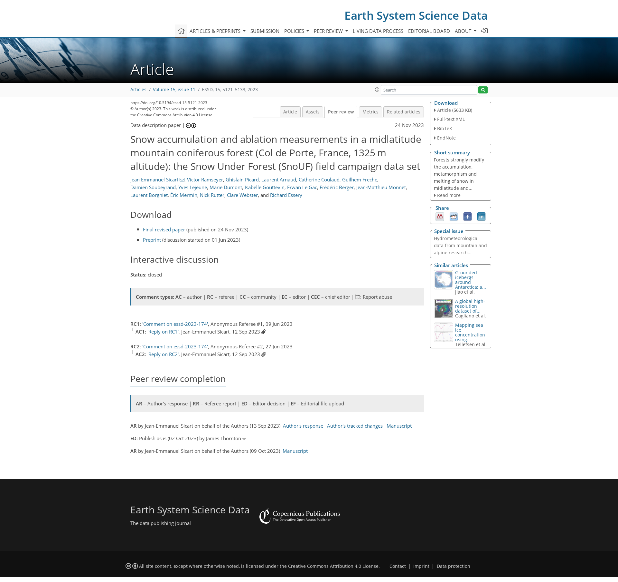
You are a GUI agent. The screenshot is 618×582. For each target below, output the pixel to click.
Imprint (421, 566)
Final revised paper (164, 229)
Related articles (403, 112)
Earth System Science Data (416, 15)
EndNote (446, 138)
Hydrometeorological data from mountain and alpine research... (460, 245)
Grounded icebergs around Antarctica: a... (470, 279)
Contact (397, 566)
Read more (449, 195)
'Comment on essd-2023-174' (175, 324)
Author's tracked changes (355, 425)
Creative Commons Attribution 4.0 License (333, 566)
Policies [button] (294, 31)
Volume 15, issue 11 (174, 89)
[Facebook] (467, 216)
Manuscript (399, 425)
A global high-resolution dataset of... (470, 306)
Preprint (152, 240)
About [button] (464, 31)
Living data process (378, 31)
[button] (377, 89)
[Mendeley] (439, 216)
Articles (138, 89)
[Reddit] (453, 216)
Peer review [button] (329, 31)
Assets (313, 112)
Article (290, 112)
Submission (264, 31)
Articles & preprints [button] (216, 31)
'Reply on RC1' (163, 331)
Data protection (453, 566)
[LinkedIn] (481, 216)
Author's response (303, 425)
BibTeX (444, 128)
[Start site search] (483, 90)
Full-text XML (451, 119)
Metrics (370, 112)
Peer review (341, 112)
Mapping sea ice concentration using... (470, 332)
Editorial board (429, 31)
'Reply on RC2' (163, 354)
